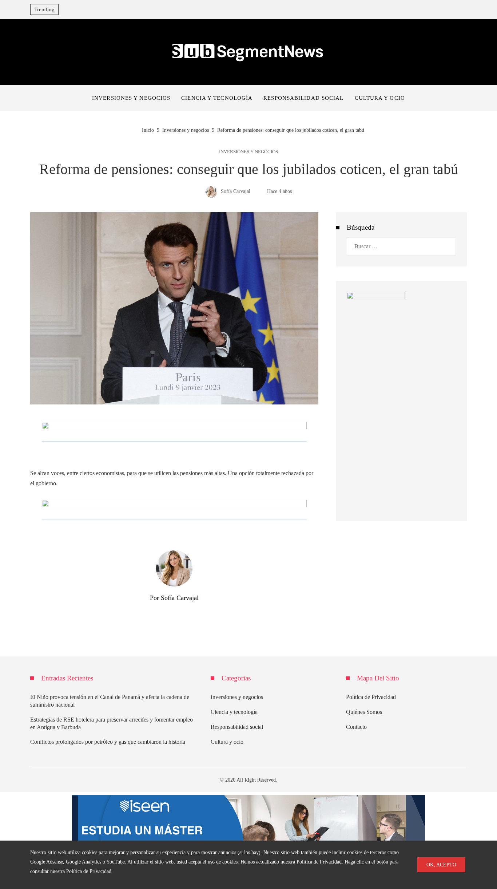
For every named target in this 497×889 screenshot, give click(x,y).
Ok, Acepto (441, 865)
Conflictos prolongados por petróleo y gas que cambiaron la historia (107, 742)
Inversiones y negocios (248, 152)
